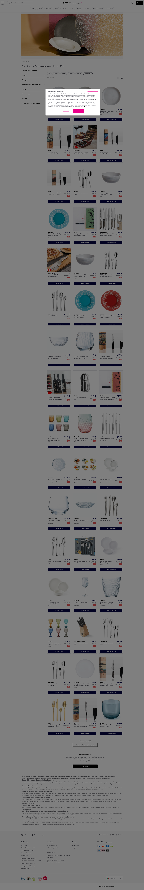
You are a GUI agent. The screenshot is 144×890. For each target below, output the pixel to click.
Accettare (78, 111)
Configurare (66, 111)
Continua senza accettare (93, 91)
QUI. (83, 106)
